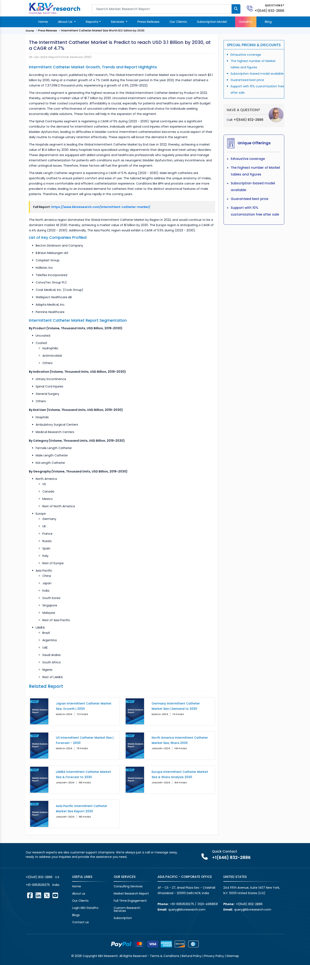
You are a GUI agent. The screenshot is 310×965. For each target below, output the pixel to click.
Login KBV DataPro (85, 907)
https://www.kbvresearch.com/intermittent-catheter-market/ (100, 207)
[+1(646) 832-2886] (251, 8)
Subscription (123, 917)
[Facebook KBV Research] (30, 895)
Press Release (148, 21)
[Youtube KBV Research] (55, 895)
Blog (268, 21)
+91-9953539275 (38, 885)
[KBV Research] (55, 8)
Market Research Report (131, 893)
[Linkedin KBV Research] (38, 895)
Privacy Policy (214, 956)
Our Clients (178, 21)
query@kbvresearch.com (186, 909)
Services (118, 21)
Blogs (76, 915)
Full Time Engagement (130, 900)
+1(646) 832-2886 (269, 10)
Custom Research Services (127, 909)
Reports (92, 21)
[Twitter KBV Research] (47, 895)
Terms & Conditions (164, 956)
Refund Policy (192, 956)
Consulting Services (128, 886)
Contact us (80, 922)
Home (43, 21)
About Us (65, 21)
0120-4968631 (208, 904)
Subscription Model (212, 21)
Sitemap (232, 956)
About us (78, 893)
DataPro (245, 21)
